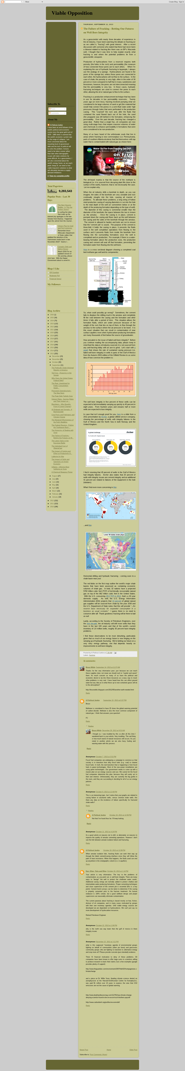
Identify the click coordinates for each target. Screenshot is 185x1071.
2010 (52, 507)
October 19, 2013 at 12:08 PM (114, 850)
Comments (54, 113)
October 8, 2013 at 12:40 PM (106, 792)
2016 (52, 345)
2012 (52, 501)
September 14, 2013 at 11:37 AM (108, 667)
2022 (52, 327)
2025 (52, 318)
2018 (52, 339)
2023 (52, 324)
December (56, 356)
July (54, 479)
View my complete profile (59, 176)
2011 (52, 504)
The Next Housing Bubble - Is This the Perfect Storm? (65, 207)
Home (109, 1050)
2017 (52, 342)
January (55, 497)
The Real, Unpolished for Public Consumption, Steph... (61, 386)
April (54, 488)
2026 (52, 315)
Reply (88, 693)
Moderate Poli (55, 276)
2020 (52, 333)
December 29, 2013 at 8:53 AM (113, 730)
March (54, 491)
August (55, 476)
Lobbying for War (58, 456)
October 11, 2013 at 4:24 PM (106, 832)
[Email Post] (115, 653)
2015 (52, 347)
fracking (92, 655)
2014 (52, 351)
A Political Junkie (93, 700)
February (55, 494)
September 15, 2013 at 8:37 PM (114, 700)
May (54, 485)
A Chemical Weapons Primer (62, 472)
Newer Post (84, 1050)
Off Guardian (54, 272)
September (56, 365)
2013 (52, 354)
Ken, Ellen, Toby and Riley (96, 871)
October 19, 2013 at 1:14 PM (117, 871)
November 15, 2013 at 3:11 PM (107, 942)
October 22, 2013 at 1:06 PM (106, 925)
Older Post (133, 1050)
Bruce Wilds (90, 667)
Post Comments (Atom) (98, 1055)
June (54, 482)
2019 (52, 336)
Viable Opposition (72, 12)
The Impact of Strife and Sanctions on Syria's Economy (60, 462)
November (56, 359)
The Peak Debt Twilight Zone (62, 396)
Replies (91, 726)
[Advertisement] (55, 61)
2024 (52, 321)
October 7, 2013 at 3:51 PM (106, 757)
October (55, 362)
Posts (52, 109)
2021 (52, 330)
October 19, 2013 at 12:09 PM (120, 815)
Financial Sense (55, 279)
